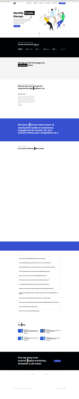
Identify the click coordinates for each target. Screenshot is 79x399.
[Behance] (65, 388)
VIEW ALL (39, 238)
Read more (26, 333)
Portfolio (46, 384)
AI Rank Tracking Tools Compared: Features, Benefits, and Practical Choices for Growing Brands (31, 331)
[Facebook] (56, 388)
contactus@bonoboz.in (57, 377)
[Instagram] (60, 388)
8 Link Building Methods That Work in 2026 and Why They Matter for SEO (53, 338)
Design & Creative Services (24, 111)
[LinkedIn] (62, 388)
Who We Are (47, 377)
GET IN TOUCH (56, 380)
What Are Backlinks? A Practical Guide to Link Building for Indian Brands (53, 331)
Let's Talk (21, 137)
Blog (45, 383)
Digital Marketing (21, 94)
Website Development (23, 109)
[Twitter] (58, 388)
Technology (20, 114)
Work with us (47, 380)
